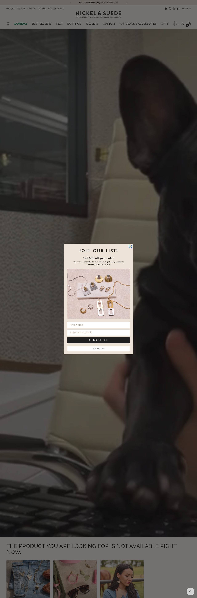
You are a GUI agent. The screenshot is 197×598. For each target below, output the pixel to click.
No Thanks (98, 348)
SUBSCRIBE (98, 340)
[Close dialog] (130, 246)
